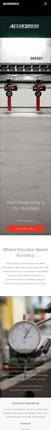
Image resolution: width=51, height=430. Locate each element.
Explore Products (24, 220)
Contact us (13, 386)
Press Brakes (25, 429)
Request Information (24, 228)
